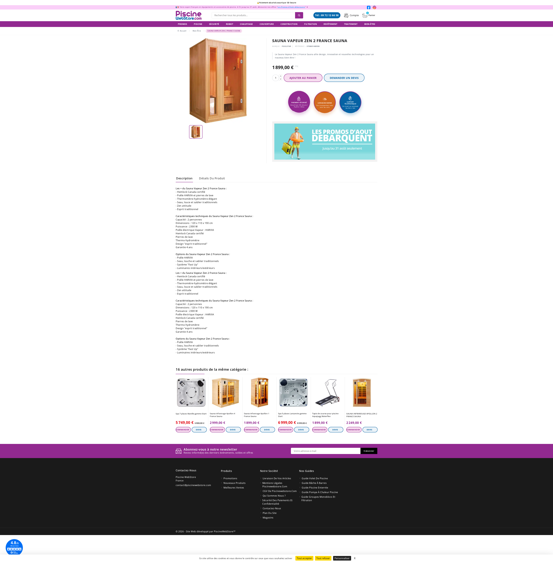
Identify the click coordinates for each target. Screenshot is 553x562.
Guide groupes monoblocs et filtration (318, 498)
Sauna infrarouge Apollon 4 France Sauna (222, 415)
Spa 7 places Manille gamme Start (191, 413)
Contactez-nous (186, 470)
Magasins (268, 517)
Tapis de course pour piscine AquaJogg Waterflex (325, 415)
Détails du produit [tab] (212, 178)
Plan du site (270, 513)
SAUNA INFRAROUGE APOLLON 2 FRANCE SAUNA (361, 415)
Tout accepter (304, 558)
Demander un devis (344, 78)
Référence (300, 46)
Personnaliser (342, 558)
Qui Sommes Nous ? (274, 495)
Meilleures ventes (234, 487)
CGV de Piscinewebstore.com (280, 491)
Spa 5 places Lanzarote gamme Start (292, 415)
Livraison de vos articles (277, 478)
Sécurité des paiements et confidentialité (277, 502)
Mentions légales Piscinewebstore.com (274, 484)
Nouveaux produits (235, 483)
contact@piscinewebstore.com (193, 485)
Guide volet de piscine (315, 478)
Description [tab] (184, 178)
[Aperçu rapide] (205, 380)
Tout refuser (323, 558)
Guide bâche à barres (314, 483)
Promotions (230, 478)
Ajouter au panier (303, 78)
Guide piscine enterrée (315, 487)
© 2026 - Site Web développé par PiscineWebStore (205, 531)
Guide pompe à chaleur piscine (320, 492)
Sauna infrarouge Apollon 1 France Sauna (256, 415)
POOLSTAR (286, 46)
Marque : (276, 46)
